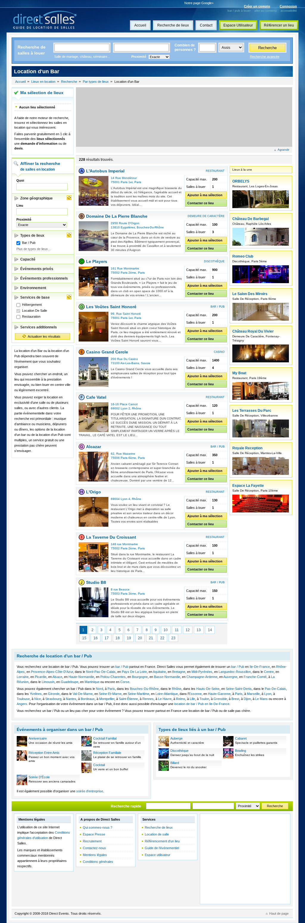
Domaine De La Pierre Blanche (116, 216)
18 (118, 638)
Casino (219, 351)
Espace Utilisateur (238, 25)
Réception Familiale (107, 752)
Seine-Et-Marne (110, 694)
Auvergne (230, 677)
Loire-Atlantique (166, 694)
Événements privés (36, 269)
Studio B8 (96, 582)
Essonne (195, 694)
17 (107, 638)
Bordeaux (88, 699)
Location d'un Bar (126, 81)
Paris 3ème (128, 593)
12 (188, 630)
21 (151, 638)
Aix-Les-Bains (129, 363)
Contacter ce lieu (200, 203)
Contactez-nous (94, 848)
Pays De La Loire (134, 671)
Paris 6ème (128, 457)
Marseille (253, 694)
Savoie (145, 363)
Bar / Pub (218, 306)
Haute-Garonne (219, 694)
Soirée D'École (39, 777)
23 (173, 638)
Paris (137, 182)
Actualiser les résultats (44, 336)
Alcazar (93, 446)
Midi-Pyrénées (202, 671)
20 (140, 638)
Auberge (176, 738)
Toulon (204, 699)
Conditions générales (98, 861)
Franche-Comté (255, 677)
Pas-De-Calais (275, 688)
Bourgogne (140, 677)
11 (177, 630)
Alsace (57, 677)
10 (166, 630)
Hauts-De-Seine (208, 688)
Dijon (247, 699)
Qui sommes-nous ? (97, 827)
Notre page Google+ (199, 3)
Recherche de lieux (173, 25)
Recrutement (92, 841)
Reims (180, 699)
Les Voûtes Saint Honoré (111, 306)
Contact (206, 25)
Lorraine (23, 677)
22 (162, 638)
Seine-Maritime (138, 694)
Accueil (140, 25)
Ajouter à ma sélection (204, 195)
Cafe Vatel (96, 397)
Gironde (54, 694)
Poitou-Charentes (113, 677)
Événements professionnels (44, 278)
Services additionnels (38, 327)
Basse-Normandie (167, 677)
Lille (192, 699)
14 (210, 630)
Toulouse (23, 699)
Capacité (27, 259)
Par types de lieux (96, 81)
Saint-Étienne (128, 699)
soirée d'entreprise (89, 791)
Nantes (71, 699)
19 (129, 638)
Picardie (40, 677)
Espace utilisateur (157, 855)
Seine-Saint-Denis (239, 688)
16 (96, 638)
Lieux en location (43, 81)
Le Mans (261, 699)
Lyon (267, 694)
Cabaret (241, 738)
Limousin (48, 682)
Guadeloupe (69, 682)
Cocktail (99, 765)
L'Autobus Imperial (105, 171)
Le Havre (165, 699)
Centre (269, 671)
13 (199, 630)
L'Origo (93, 491)
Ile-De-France (260, 666)
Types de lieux (32, 235)
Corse (124, 682)
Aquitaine (159, 671)
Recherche (267, 48)
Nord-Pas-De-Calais (101, 671)
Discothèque (214, 261)
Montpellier (106, 699)
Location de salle (157, 834)
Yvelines (36, 694)
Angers (22, 704)
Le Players (96, 261)
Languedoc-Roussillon (235, 671)
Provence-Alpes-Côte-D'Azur (52, 671)
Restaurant (215, 170)
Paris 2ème (128, 272)
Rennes (148, 699)
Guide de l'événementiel (162, 848)
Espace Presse (94, 834)
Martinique (92, 682)
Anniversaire (38, 738)
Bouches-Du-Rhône (150, 227)
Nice (37, 699)
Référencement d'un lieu (162, 841)
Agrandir (283, 149)
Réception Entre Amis (44, 752)
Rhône (136, 408)
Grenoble (220, 699)
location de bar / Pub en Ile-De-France (201, 704)
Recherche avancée (264, 56)
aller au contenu (265, 10)
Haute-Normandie (81, 677)
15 (84, 638)
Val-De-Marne (83, 694)
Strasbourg (53, 699)
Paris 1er (127, 182)
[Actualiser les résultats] (69, 197)
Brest (235, 699)
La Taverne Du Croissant (111, 537)
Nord (99, 688)
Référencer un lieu (279, 25)
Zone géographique (36, 198)
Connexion (288, 6)
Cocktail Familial (104, 738)
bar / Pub (121, 666)
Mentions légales (95, 855)
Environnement (33, 288)
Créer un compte (257, 6)
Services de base (35, 297)
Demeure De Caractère (206, 216)
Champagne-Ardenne (201, 677)
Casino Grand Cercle (107, 352)
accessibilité (289, 10)
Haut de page (279, 913)
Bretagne (178, 671)
